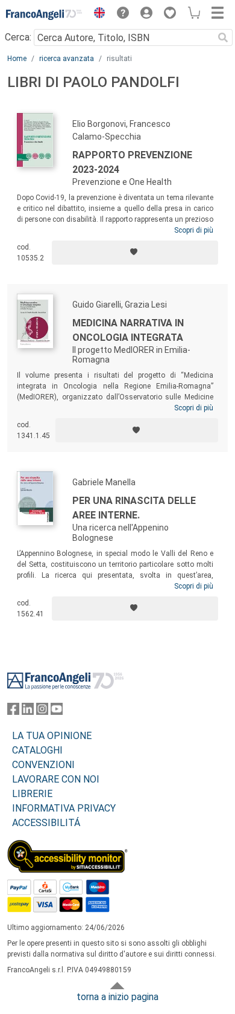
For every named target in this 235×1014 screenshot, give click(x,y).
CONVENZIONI (43, 764)
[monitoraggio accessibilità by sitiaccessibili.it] (67, 847)
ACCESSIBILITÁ (46, 822)
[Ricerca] (223, 37)
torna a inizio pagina (117, 997)
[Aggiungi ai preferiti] (135, 253)
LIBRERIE (32, 793)
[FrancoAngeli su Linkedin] (28, 711)
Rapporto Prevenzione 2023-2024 (132, 162)
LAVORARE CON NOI (55, 779)
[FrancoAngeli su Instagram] (42, 711)
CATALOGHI (37, 750)
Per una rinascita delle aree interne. (134, 508)
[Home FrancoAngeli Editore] (44, 14)
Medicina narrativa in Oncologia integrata (128, 330)
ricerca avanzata (66, 58)
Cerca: (18, 37)
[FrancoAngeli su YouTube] (57, 711)
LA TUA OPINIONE (52, 735)
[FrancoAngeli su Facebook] (13, 711)
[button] (96, 14)
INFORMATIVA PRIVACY (64, 808)
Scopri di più (193, 230)
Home (17, 58)
